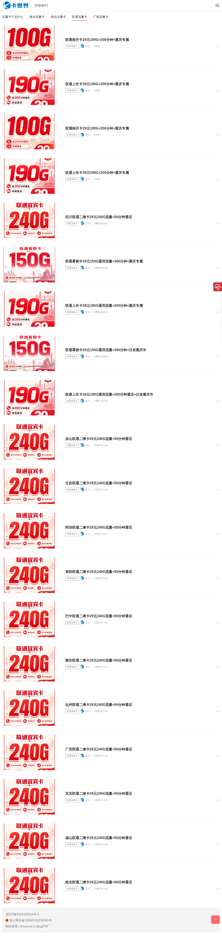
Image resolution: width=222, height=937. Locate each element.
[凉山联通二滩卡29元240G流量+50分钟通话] (29, 442)
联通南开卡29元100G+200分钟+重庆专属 (97, 39)
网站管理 (11, 926)
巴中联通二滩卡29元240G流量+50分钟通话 (98, 616)
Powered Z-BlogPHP (34, 926)
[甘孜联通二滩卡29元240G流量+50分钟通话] (29, 486)
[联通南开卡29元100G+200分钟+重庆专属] (29, 43)
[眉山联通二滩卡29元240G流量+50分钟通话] (29, 841)
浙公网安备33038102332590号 (30, 920)
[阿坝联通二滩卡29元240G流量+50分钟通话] (29, 530)
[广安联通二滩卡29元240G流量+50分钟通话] (29, 752)
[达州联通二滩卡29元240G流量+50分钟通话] (29, 708)
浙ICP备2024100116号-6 (22, 914)
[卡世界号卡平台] (15, 5)
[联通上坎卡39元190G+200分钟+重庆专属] (29, 87)
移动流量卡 (37, 16)
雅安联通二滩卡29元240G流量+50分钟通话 (98, 660)
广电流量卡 (100, 16)
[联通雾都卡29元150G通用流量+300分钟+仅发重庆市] (29, 353)
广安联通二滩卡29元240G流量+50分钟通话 (98, 749)
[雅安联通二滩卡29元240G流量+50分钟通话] (29, 664)
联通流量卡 (79, 16)
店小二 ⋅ (89, 46)
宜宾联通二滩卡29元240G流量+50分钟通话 (98, 793)
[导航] (217, 5)
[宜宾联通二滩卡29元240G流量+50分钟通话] (29, 796)
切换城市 (41, 5)
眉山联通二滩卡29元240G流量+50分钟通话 (98, 838)
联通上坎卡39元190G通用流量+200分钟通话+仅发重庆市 (109, 394)
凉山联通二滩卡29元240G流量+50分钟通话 (98, 439)
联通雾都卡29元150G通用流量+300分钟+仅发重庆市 (105, 350)
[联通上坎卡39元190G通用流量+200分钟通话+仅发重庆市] (29, 397)
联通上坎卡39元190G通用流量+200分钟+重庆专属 (104, 305)
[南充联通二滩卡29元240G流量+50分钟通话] (29, 885)
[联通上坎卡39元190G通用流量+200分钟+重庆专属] (29, 309)
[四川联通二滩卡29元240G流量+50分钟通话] (29, 220)
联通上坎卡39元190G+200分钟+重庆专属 (97, 84)
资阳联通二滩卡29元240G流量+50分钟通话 (98, 572)
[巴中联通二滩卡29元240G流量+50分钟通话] (29, 619)
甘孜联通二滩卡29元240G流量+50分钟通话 (98, 483)
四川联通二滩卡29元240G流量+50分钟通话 (98, 217)
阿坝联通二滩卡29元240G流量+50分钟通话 (98, 527)
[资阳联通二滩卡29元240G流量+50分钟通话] (29, 575)
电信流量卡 (58, 16)
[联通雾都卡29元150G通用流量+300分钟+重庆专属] (29, 264)
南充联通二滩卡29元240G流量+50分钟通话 (98, 882)
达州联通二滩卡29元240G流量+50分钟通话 (98, 704)
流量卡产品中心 (12, 16)
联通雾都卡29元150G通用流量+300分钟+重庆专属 (104, 261)
